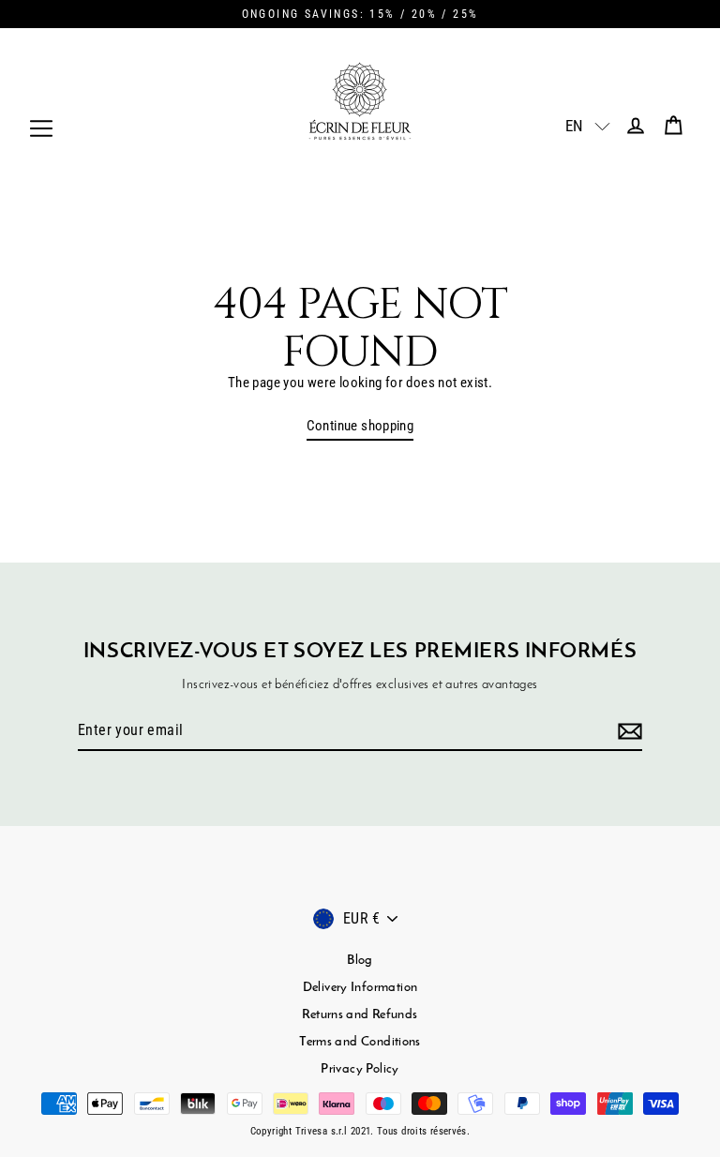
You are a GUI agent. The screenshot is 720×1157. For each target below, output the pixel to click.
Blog (360, 960)
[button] (577, 125)
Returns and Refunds (359, 1015)
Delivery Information (360, 988)
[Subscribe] (627, 731)
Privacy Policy (359, 1069)
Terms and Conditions (360, 1042)
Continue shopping (360, 425)
